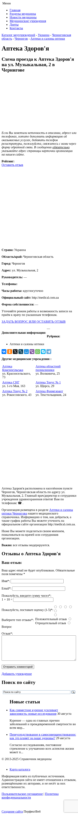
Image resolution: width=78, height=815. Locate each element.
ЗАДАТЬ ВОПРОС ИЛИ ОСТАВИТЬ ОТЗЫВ (34, 321)
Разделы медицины (23, 13)
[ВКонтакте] (4, 351)
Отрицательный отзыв (50, 623)
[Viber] (32, 351)
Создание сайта (12, 811)
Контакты (16, 28)
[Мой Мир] (26, 351)
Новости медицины (23, 17)
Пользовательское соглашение (22, 794)
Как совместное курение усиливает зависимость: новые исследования (34, 711)
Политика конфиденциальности (30, 795)
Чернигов (21, 38)
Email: (6, 588)
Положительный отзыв (51, 619)
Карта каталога (20, 769)
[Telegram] (48, 351)
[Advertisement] (39, 206)
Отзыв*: (7, 633)
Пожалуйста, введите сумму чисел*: (26, 595)
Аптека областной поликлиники (48, 368)
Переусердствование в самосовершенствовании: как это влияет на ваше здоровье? (43, 736)
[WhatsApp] (37, 351)
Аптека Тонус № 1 (48, 382)
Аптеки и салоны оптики (47, 38)
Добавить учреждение (17, 673)
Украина (43, 35)
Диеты (14, 24)
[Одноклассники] (9, 351)
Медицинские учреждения (28, 21)
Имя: (6, 581)
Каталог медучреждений (18, 35)
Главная (15, 10)
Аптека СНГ (10, 382)
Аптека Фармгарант (49, 391)
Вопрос (7, 626)
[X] (15, 351)
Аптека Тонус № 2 (14, 391)
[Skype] (43, 351)
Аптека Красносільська (12, 368)
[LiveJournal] (20, 351)
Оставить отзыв (12, 165)
